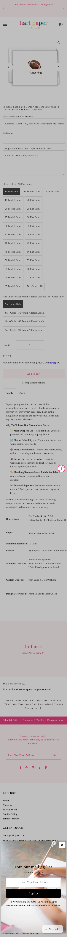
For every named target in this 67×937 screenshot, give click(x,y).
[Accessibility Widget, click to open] (61, 468)
